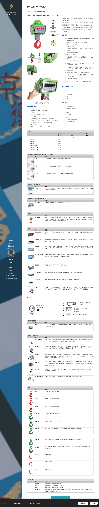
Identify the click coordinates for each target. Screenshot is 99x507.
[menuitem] (10, 240)
